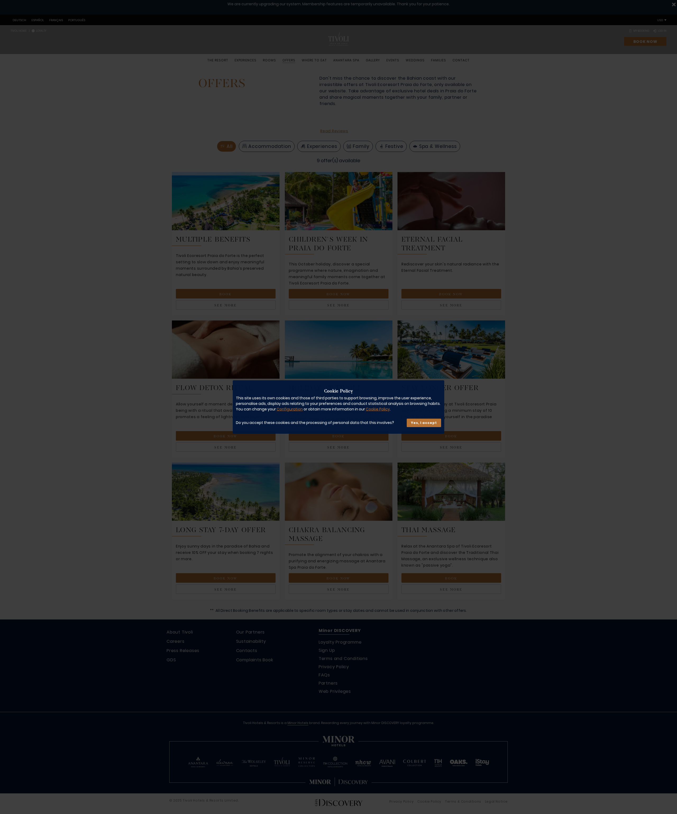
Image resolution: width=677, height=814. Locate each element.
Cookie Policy (378, 409)
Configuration (290, 409)
